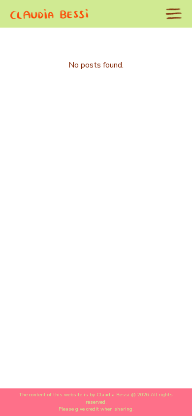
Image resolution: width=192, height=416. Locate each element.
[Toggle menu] (173, 14)
